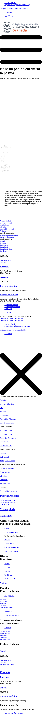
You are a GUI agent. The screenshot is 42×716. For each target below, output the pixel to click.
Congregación (5, 453)
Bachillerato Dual (6, 446)
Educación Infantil (6, 430)
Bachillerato (4, 442)
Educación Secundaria (8, 438)
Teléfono (4, 277)
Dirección (4, 267)
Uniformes (4, 480)
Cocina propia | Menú (7, 468)
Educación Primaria (7, 434)
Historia (3, 411)
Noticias (3, 583)
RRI (1, 408)
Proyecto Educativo (7, 404)
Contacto (5, 672)
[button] (7, 233)
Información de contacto (8, 491)
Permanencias (5, 472)
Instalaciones (4, 415)
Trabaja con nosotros (7, 461)
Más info (3, 651)
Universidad (4, 457)
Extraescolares (5, 483)
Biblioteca (3, 476)
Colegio (3, 400)
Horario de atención (9, 295)
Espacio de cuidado (7, 423)
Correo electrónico (8, 286)
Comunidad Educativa (8, 419)
